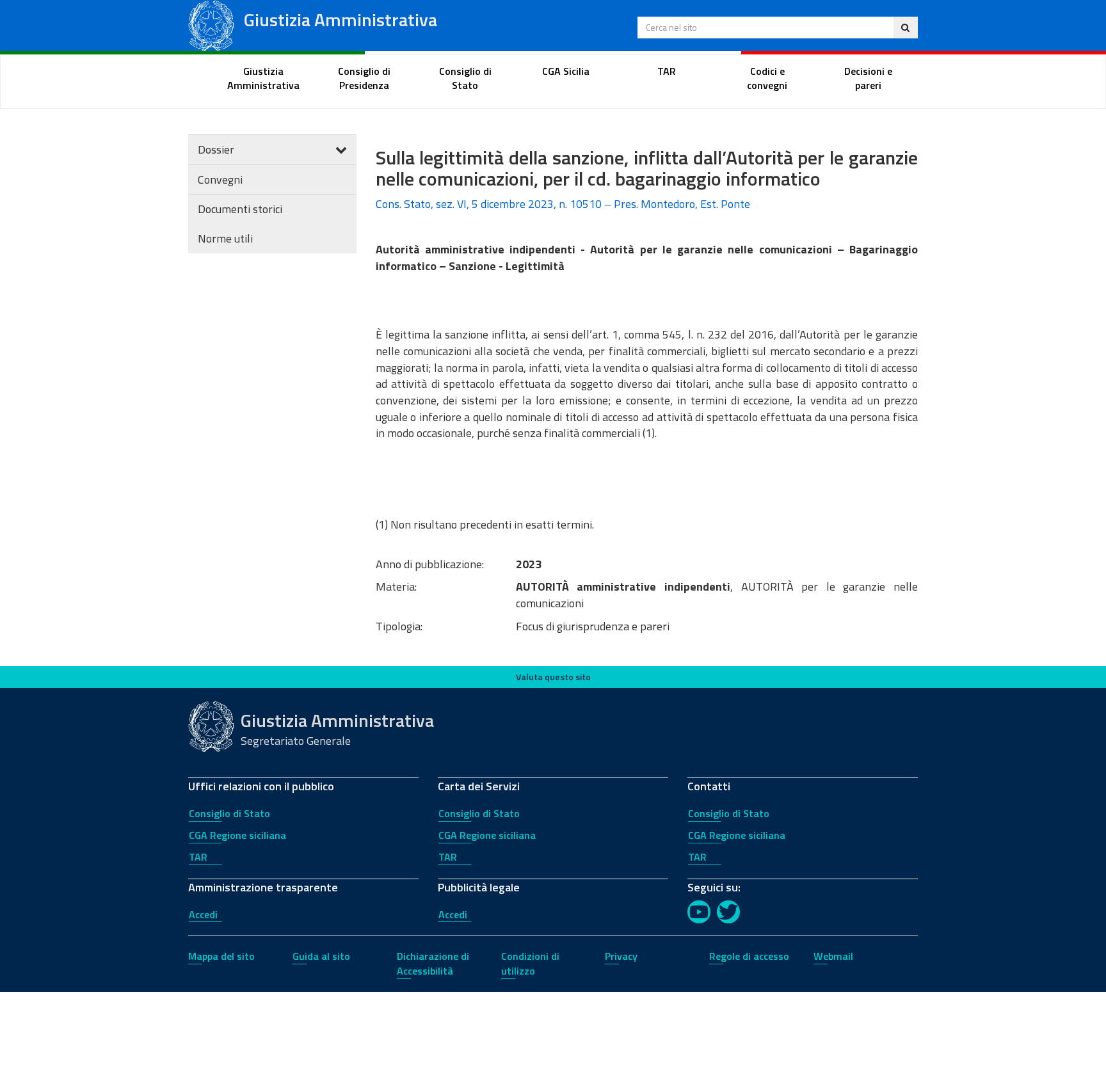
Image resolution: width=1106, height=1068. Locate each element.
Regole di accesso (749, 956)
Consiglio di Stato (229, 813)
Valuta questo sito (553, 676)
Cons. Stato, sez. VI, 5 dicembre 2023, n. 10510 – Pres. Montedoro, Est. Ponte (563, 203)
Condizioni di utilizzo (530, 963)
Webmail (833, 956)
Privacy (621, 956)
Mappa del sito (221, 956)
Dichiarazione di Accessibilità (433, 963)
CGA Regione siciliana (237, 835)
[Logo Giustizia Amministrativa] (211, 24)
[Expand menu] (341, 149)
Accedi (203, 914)
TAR (198, 857)
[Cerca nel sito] (905, 27)
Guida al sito (321, 956)
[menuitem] (263, 79)
